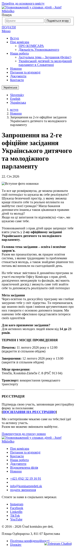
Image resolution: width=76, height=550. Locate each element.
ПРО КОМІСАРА (31, 46)
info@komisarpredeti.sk (26, 486)
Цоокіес (16, 544)
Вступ (14, 38)
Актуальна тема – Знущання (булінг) (45, 57)
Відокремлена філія (24, 467)
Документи (18, 76)
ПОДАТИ (9, 27)
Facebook (16, 508)
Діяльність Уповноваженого (39, 49)
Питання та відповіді (25, 72)
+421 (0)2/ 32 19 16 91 (25, 478)
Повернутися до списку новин (24, 434)
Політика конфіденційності (29, 541)
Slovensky (17, 95)
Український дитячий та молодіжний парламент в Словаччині (45, 63)
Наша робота (19, 53)
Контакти (17, 80)
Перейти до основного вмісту (23, 3)
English (15, 98)
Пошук (7, 15)
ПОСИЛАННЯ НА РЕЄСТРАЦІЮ (29, 412)
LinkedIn (16, 512)
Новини (16, 68)
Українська (10, 87)
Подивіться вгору (58, 20)
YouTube (16, 519)
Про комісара (19, 42)
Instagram (16, 504)
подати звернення (23, 490)
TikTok (15, 515)
